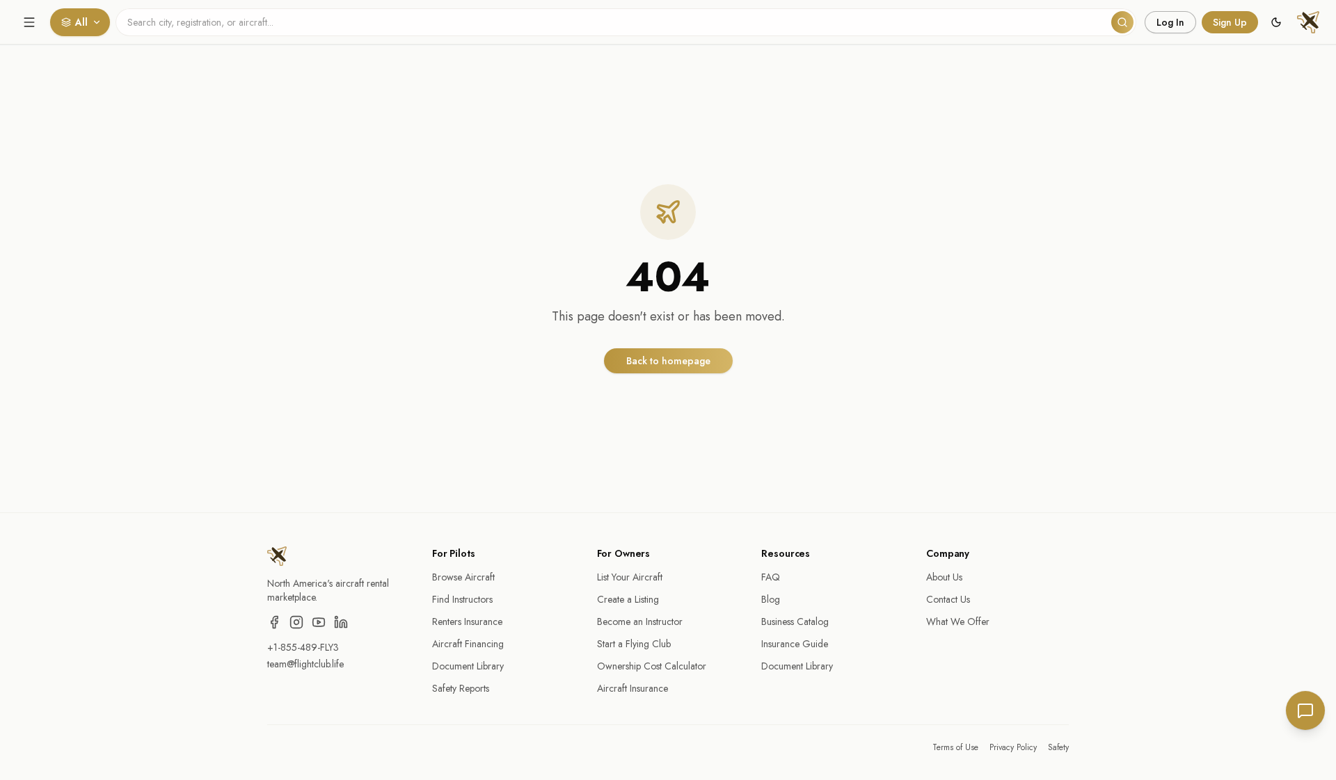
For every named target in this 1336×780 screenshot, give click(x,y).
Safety (1058, 747)
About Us (944, 577)
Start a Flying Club (634, 644)
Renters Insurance (467, 621)
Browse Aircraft (463, 577)
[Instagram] (296, 622)
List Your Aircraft (629, 577)
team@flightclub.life (305, 664)
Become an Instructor (640, 621)
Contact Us (948, 599)
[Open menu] (29, 22)
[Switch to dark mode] (1276, 22)
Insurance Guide (794, 644)
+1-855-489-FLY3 (303, 647)
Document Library (468, 666)
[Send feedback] (1305, 710)
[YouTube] (319, 622)
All (81, 22)
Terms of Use (955, 747)
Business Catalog (795, 621)
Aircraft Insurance (632, 688)
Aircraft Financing (468, 644)
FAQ (770, 577)
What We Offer (957, 621)
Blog (770, 599)
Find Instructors (462, 599)
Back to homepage (668, 361)
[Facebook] (274, 622)
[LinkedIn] (341, 622)
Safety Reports (460, 688)
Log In (1170, 22)
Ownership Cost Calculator (651, 666)
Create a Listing (628, 599)
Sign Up (1230, 22)
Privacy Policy (1013, 747)
